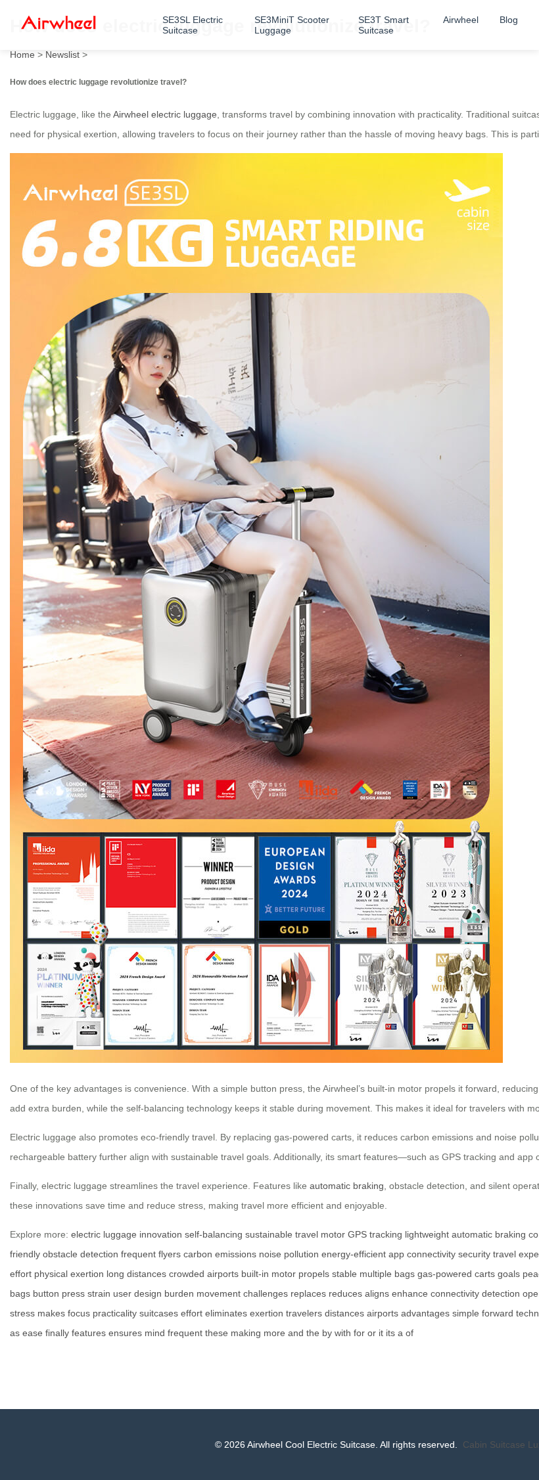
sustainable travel (281, 1234)
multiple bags (387, 1273)
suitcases (158, 1313)
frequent (185, 1333)
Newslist (62, 54)
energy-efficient (353, 1254)
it (381, 1333)
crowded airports (204, 1273)
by (327, 1333)
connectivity (455, 1293)
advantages (425, 1313)
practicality (115, 1313)
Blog (509, 19)
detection (501, 1293)
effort (191, 1313)
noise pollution (289, 1254)
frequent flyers (151, 1254)
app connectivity (422, 1254)
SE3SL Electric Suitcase (192, 24)
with (343, 1333)
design (148, 1293)
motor (333, 1234)
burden (179, 1293)
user (122, 1293)
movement (219, 1293)
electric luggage (104, 1234)
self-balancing (214, 1234)
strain (98, 1293)
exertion (266, 1313)
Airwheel (461, 19)
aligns (377, 1293)
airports (382, 1313)
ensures (125, 1333)
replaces (308, 1293)
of (409, 1333)
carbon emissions (219, 1254)
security (474, 1254)
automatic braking (347, 1185)
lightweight (427, 1234)
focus (79, 1313)
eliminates (226, 1313)
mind (155, 1333)
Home (22, 54)
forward (497, 1313)
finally (57, 1333)
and (296, 1333)
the (312, 1333)
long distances (136, 1273)
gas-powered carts (456, 1273)
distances (344, 1313)
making (246, 1333)
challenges (265, 1293)
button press (59, 1293)
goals (509, 1273)
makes (51, 1313)
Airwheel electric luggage (165, 114)
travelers (304, 1313)
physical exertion (69, 1273)
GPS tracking (375, 1234)
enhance (410, 1293)
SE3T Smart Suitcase (383, 24)
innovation (160, 1234)
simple (465, 1313)
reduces (345, 1293)
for (359, 1333)
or (371, 1333)
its (390, 1333)
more (274, 1333)
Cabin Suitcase (494, 1444)
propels (313, 1273)
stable (344, 1273)
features (89, 1333)
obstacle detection (80, 1254)
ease (32, 1333)
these (216, 1333)
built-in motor (268, 1273)
